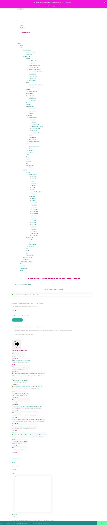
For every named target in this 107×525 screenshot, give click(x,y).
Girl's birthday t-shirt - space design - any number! (24, 428)
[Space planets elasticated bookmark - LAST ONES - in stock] (27, 386)
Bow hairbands (35, 124)
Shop (21, 47)
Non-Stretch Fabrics (31, 52)
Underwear (28, 161)
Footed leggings (33, 91)
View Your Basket (48, 289)
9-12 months (35, 209)
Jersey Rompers (32, 98)
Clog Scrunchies (32, 137)
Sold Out (14, 432)
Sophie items (26, 259)
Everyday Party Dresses (35, 69)
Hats (27, 163)
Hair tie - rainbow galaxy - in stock (20, 362)
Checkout (22, 27)
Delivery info (15, 466)
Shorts (27, 156)
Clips (30, 242)
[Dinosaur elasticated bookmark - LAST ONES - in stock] (14, 299)
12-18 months (35, 211)
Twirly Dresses (32, 80)
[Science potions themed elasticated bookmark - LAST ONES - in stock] (29, 434)
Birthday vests (32, 111)
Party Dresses (32, 74)
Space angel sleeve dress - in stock (20, 402)
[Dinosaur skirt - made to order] (20, 380)
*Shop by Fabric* (27, 50)
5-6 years (34, 222)
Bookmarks (31, 167)
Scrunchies (34, 130)
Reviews (22, 263)
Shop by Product (33, 174)
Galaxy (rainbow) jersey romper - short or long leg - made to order (28, 421)
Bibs (27, 248)
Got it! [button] (102, 523)
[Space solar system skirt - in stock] (20, 367)
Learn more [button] (46, 523)
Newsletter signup (16, 458)
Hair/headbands (32, 244)
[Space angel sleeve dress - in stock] (21, 399)
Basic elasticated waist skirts (36, 84)
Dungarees (28, 102)
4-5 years (34, 220)
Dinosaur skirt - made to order (19, 382)
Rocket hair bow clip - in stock (19, 443)
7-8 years (34, 226)
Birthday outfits (30, 106)
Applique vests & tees (34, 146)
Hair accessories (33, 117)
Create (52, 520)
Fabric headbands (36, 128)
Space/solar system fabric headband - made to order (24, 415)
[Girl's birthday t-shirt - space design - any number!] (24, 426)
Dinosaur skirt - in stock (18, 356)
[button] (105, 2)
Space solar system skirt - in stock (20, 369)
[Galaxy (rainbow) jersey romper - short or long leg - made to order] (28, 419)
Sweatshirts (32, 150)
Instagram (14, 514)
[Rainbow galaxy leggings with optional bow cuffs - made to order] (28, 373)
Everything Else (29, 165)
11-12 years (35, 235)
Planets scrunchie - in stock (18, 450)
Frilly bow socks (32, 139)
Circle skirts (32, 87)
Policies (14, 469)
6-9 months (34, 207)
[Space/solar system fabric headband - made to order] (25, 413)
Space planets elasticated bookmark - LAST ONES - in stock (26, 388)
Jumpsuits (28, 104)
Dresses (28, 58)
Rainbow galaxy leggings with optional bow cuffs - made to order (27, 375)
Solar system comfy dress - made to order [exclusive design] (26, 408)
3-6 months (34, 205)
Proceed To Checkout (58, 289)
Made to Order (26, 56)
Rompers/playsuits (30, 95)
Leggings (28, 89)
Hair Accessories (30, 237)
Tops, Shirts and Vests (37, 191)
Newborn (34, 200)
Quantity (14, 315)
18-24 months (35, 213)
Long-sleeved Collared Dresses (36, 71)
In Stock (25, 170)
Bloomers (28, 159)
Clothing (28, 172)
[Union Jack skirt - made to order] (20, 393)
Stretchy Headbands (36, 132)
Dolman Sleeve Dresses (34, 65)
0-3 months (34, 202)
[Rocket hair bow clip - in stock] (19, 441)
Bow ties (31, 135)
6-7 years (34, 224)
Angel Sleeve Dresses (34, 60)
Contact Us (22, 266)
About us (14, 462)
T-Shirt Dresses (32, 78)
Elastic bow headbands (37, 126)
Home (21, 45)
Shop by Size (32, 196)
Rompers (34, 185)
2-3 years (34, 215)
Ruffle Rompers (32, 100)
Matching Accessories (34, 141)
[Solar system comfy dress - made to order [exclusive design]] (27, 406)
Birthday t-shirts (33, 108)
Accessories (29, 115)
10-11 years (35, 233)
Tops (27, 143)
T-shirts (31, 152)
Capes (27, 154)
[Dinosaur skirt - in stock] (18, 354)
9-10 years (34, 231)
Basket (21, 25)
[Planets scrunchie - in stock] (19, 447)
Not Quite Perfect (27, 257)
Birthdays (34, 176)
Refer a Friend (23, 268)
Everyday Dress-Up (33, 67)
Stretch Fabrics (29, 54)
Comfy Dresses (32, 63)
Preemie (34, 198)
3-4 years (34, 218)
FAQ (13, 473)
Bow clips (34, 122)
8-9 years (34, 229)
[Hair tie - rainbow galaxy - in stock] (21, 360)
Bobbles (34, 119)
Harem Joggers (29, 93)
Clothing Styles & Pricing (26, 261)
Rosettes (31, 113)
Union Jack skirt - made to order (19, 395)
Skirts (27, 82)
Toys (27, 253)
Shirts (30, 148)
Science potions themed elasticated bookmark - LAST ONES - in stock (28, 437)
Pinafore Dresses (33, 76)
